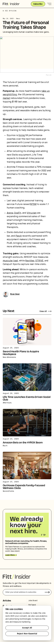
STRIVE (39, 261)
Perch (19, 236)
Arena (10, 213)
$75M (33, 204)
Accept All (27, 628)
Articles (7, 601)
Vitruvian (32, 213)
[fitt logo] (11, 4)
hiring (22, 135)
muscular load (10, 261)
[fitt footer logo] (16, 576)
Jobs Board (32, 601)
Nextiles (29, 261)
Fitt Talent (32, 605)
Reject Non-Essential (27, 634)
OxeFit (17, 213)
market (6, 98)
